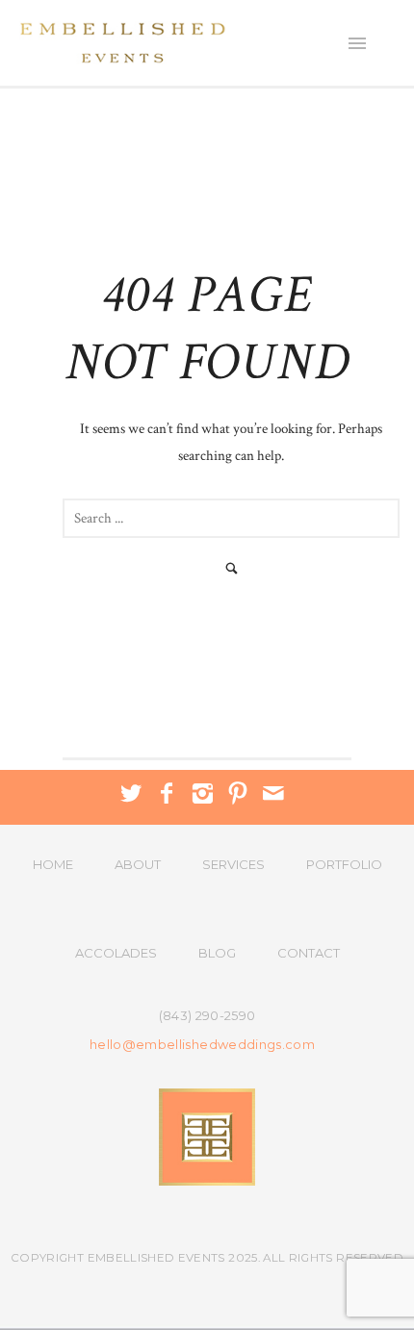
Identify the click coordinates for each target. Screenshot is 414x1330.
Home (53, 864)
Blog (217, 952)
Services (233, 864)
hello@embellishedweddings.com (202, 1044)
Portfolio (344, 864)
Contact (308, 952)
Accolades (116, 952)
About (138, 864)
